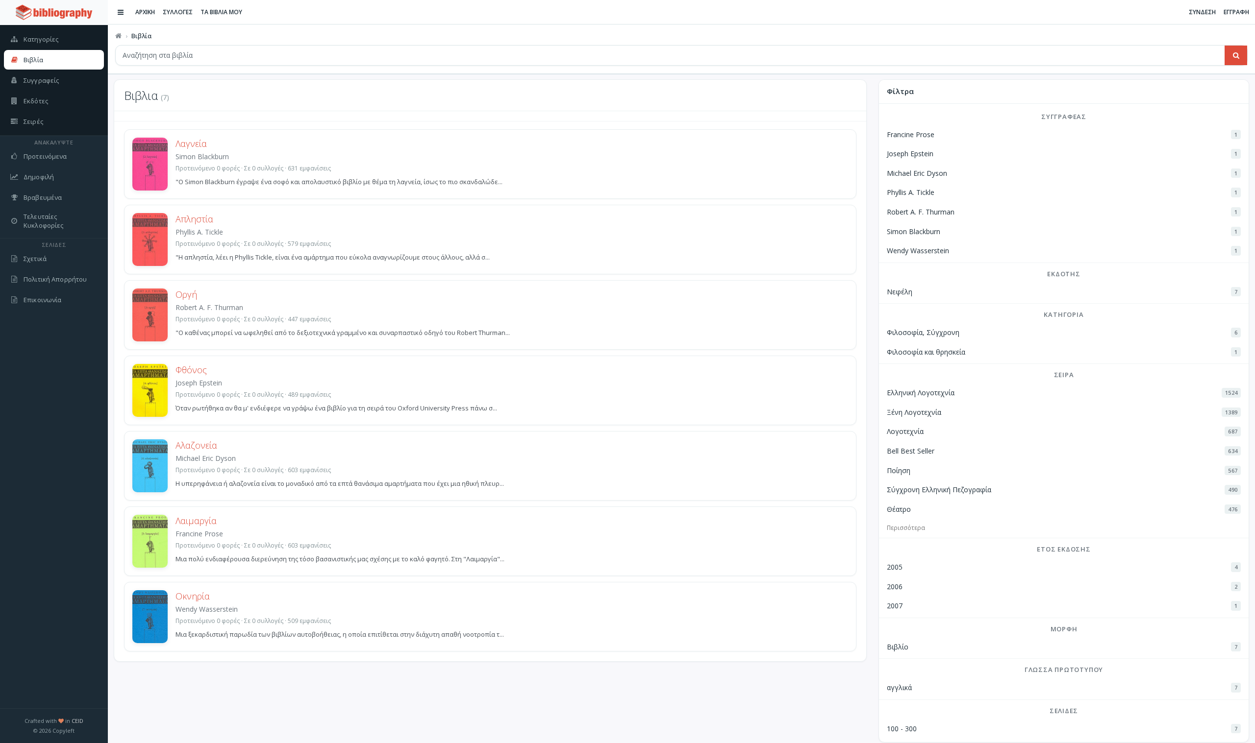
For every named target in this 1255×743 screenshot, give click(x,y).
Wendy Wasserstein (207, 609)
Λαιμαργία (196, 521)
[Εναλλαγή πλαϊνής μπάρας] (120, 12)
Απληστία (194, 219)
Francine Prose (199, 533)
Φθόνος (191, 370)
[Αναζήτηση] (1236, 55)
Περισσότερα (906, 528)
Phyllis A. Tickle (199, 232)
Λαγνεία (191, 143)
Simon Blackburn (202, 156)
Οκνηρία (193, 596)
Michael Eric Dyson (206, 458)
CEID (77, 720)
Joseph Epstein (199, 382)
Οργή (186, 294)
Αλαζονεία (196, 445)
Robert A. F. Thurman (209, 307)
